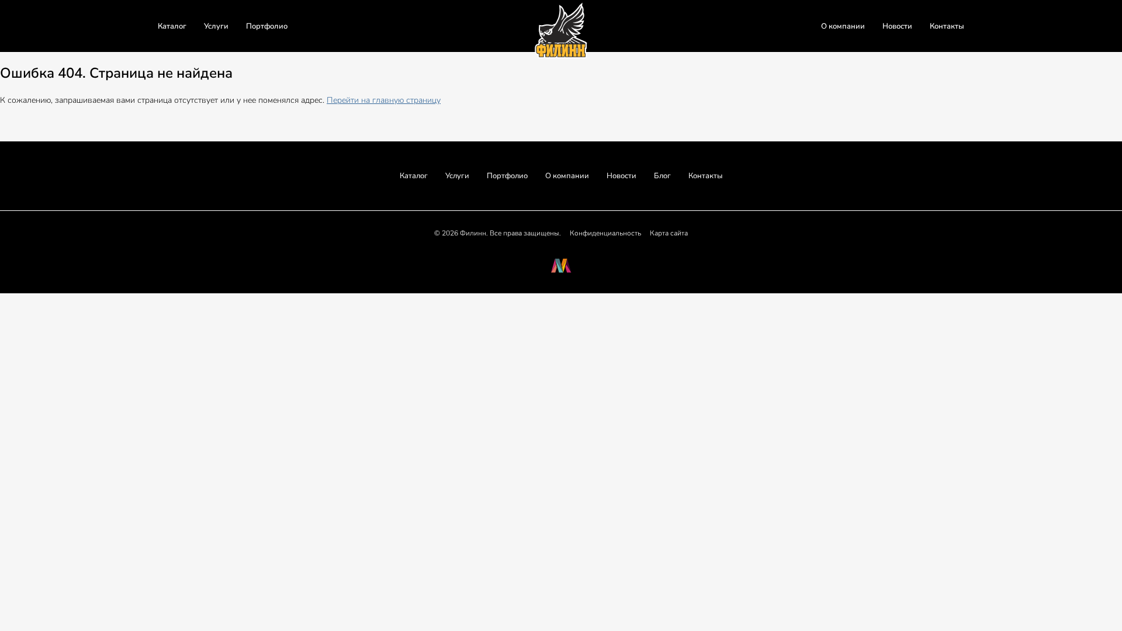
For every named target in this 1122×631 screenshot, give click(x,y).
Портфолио (267, 26)
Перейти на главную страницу (384, 100)
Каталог (172, 26)
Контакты (947, 26)
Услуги (216, 26)
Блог (662, 176)
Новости (897, 26)
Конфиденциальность (605, 233)
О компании (843, 26)
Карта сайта (669, 233)
